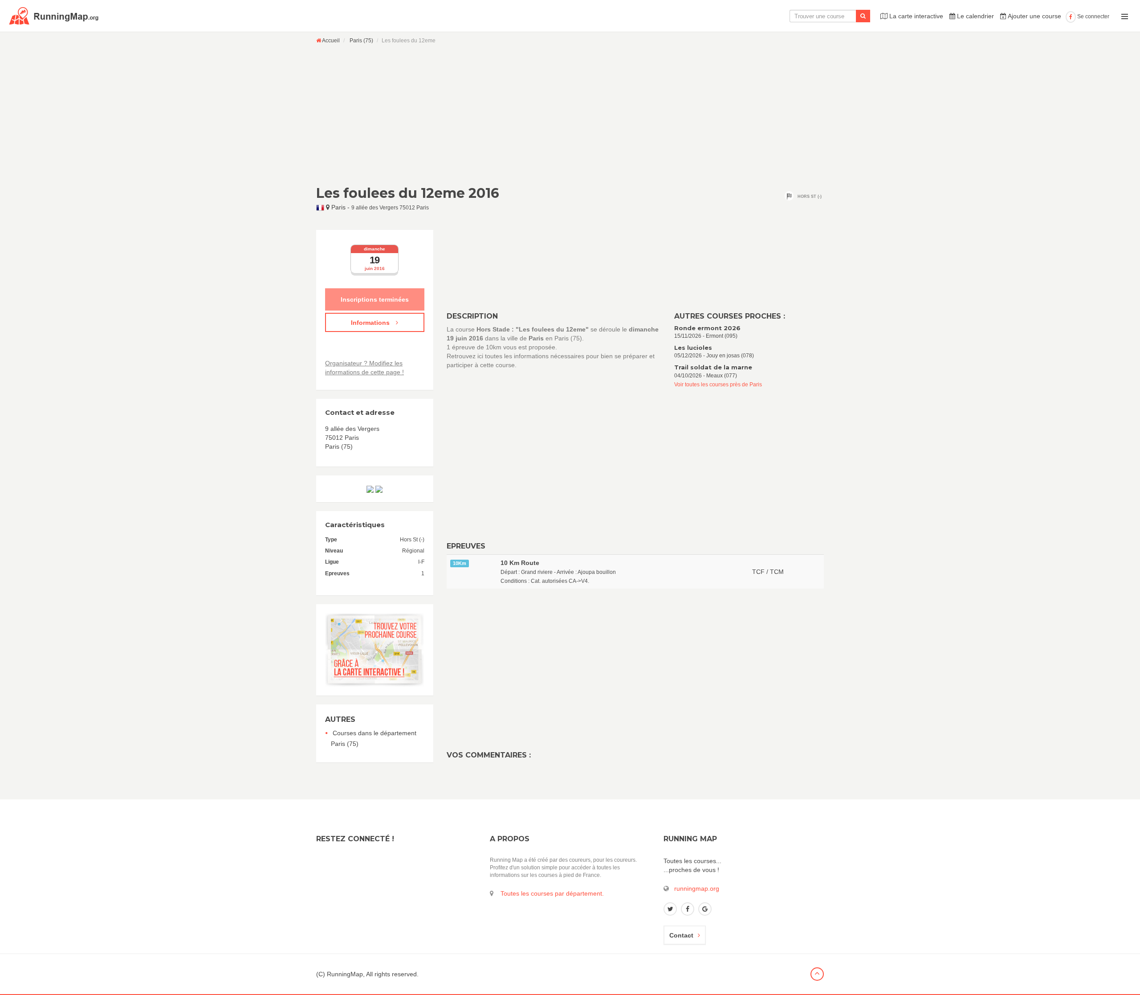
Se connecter (1092, 16)
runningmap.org (696, 888)
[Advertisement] (570, 114)
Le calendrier (974, 16)
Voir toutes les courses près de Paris (718, 384)
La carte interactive (915, 16)
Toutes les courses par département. (552, 893)
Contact (681, 935)
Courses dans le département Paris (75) (373, 738)
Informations (371, 322)
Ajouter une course (1033, 16)
